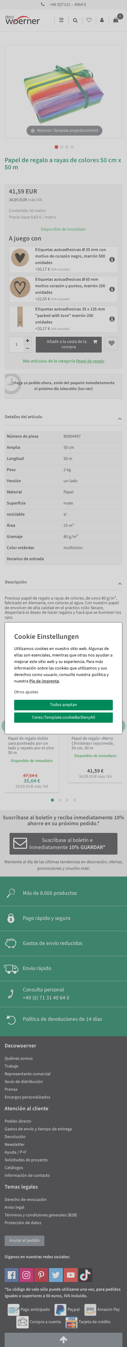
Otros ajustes (26, 692)
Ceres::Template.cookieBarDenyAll (63, 717)
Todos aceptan (63, 705)
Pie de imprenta (44, 681)
